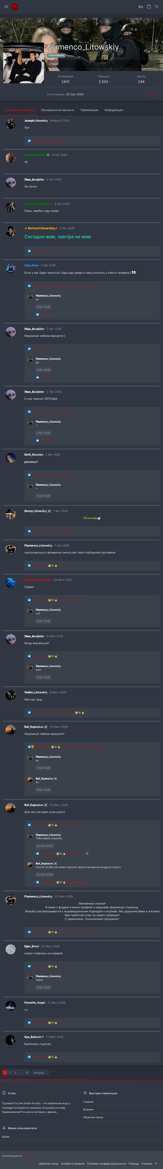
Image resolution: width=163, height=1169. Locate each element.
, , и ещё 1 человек (63, 285)
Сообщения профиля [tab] (20, 110)
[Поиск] (157, 7)
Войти (5, 1136)
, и (69, 746)
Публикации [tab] (89, 110)
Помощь (134, 1163)
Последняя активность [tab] (57, 110)
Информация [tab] (114, 110)
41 (27, 1072)
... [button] (21, 1072)
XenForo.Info (30, 1155)
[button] (6, 7)
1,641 (65, 81)
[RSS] (159, 1163)
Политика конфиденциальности (106, 1163)
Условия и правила (72, 1163)
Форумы (88, 1109)
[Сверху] (155, 1164)
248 (141, 81)
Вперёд (39, 1072)
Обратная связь (93, 1117)
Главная (88, 1101)
